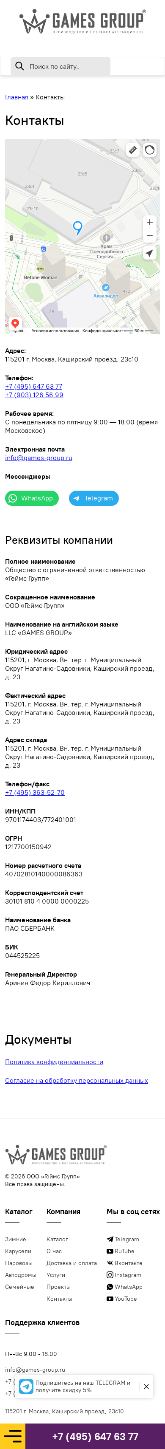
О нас (54, 1251)
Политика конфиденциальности (54, 1061)
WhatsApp (129, 1287)
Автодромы (20, 1275)
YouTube (126, 1298)
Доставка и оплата (72, 1263)
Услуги (56, 1275)
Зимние (15, 1239)
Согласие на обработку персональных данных (76, 1080)
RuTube (125, 1251)
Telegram (127, 1239)
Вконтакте (129, 1263)
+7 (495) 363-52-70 (35, 792)
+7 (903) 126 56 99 (34, 394)
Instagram (128, 1275)
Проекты (59, 1287)
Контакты (59, 1298)
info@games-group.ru (38, 457)
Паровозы (19, 1263)
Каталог (57, 1239)
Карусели (18, 1251)
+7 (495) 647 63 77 (95, 1436)
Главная (16, 97)
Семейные (19, 1287)
